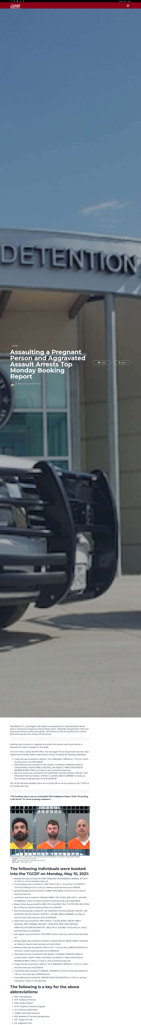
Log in (129, 1)
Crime (15, 346)
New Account (122, 1)
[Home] (15, 6)
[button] (102, 362)
